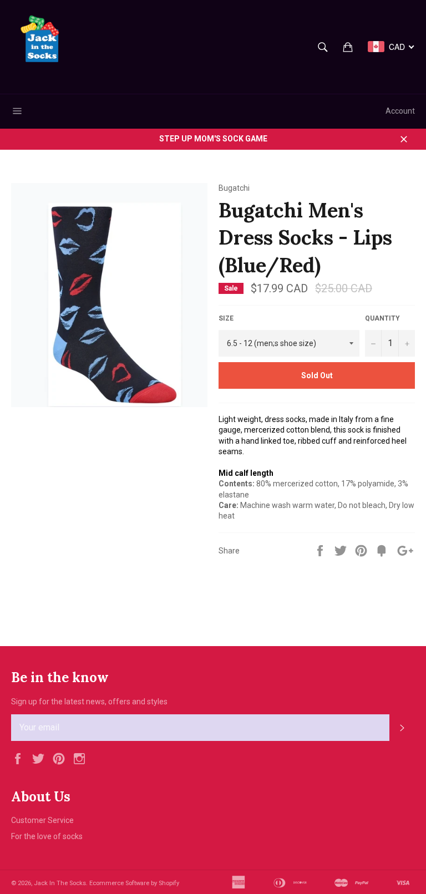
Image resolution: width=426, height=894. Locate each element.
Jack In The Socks (60, 883)
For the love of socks (47, 836)
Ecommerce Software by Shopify (134, 883)
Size (226, 318)
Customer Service (42, 820)
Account (400, 110)
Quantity (382, 318)
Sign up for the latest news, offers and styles (89, 701)
